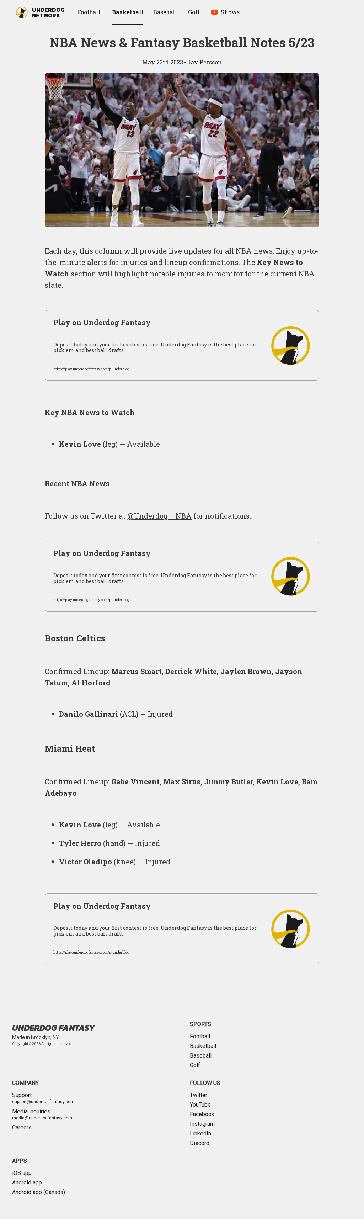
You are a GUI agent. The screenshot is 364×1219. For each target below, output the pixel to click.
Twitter (198, 1095)
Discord (199, 1143)
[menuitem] (89, 12)
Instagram (202, 1124)
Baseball (201, 1056)
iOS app (22, 1173)
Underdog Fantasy (53, 1028)
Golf (195, 1065)
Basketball (203, 1046)
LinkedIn (200, 1133)
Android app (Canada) (38, 1192)
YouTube (200, 1105)
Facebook (202, 1114)
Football (200, 1036)
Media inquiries (42, 1115)
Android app (27, 1183)
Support (43, 1098)
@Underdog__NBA (159, 515)
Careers (22, 1127)
